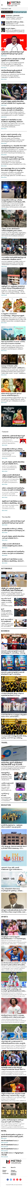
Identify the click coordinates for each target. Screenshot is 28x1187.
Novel (4, 1131)
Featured (5, 432)
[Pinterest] (20, 1180)
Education (6, 805)
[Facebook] (8, 1180)
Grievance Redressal (13, 1174)
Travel (4, 743)
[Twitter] (11, 1180)
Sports (4, 917)
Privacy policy (4, 1171)
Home (4, 1167)
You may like (6, 517)
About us (13, 1167)
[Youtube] (17, 1180)
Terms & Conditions (14, 1171)
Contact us (5, 1173)
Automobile (6, 568)
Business (5, 631)
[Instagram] (14, 1180)
